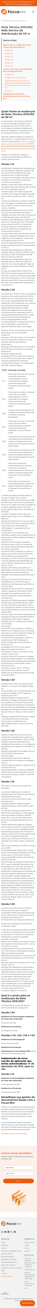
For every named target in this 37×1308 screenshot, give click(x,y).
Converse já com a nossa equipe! (14, 1133)
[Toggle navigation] (33, 12)
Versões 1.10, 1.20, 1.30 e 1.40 (15, 78)
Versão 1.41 (9, 50)
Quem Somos (29, 1242)
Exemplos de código (8, 1259)
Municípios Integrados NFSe (11, 1251)
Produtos (4, 1245)
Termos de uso (29, 1270)
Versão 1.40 (9, 53)
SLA (25, 1288)
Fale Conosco (27, 1303)
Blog (2, 1271)
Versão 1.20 (9, 60)
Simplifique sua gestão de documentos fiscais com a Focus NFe (16, 96)
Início (3, 1242)
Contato (4, 1248)
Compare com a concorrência (11, 1268)
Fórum (26, 1248)
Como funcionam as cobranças (29, 1283)
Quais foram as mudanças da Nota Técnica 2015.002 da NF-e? (17, 46)
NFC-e (3, 829)
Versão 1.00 (9, 66)
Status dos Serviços (8, 1265)
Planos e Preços (7, 1254)
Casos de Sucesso (7, 1256)
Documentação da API (9, 1262)
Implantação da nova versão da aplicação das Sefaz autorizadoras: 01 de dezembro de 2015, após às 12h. (18, 84)
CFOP (12, 298)
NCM (3, 547)
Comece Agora (6, 1276)
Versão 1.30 (9, 57)
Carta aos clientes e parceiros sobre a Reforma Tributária (30, 1263)
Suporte (27, 1251)
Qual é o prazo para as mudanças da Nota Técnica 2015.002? (18, 70)
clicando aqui (26, 4)
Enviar (18, 1181)
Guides (26, 1245)
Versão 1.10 (9, 63)
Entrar (3, 1273)
